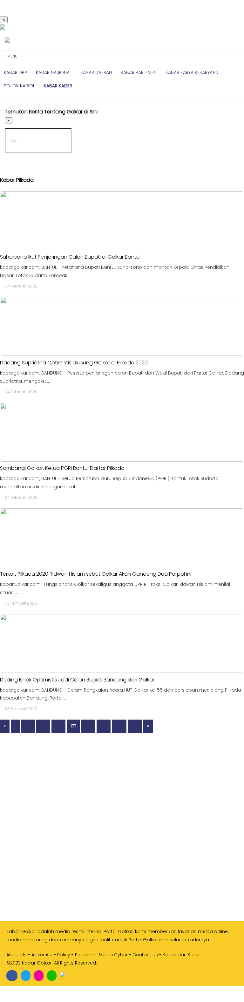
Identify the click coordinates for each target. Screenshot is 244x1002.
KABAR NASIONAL (53, 72)
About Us (16, 954)
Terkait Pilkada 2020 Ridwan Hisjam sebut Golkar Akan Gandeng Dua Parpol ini (95, 574)
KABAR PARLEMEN (139, 72)
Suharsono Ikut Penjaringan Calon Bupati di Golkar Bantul (70, 257)
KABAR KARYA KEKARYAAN (192, 72)
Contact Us (145, 954)
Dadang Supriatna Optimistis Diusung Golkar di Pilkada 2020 (74, 362)
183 (135, 726)
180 (119, 726)
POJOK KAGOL (19, 86)
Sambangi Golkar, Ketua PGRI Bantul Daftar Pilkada (62, 468)
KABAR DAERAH (96, 72)
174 (28, 726)
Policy (63, 954)
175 (43, 726)
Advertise (41, 954)
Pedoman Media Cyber (101, 954)
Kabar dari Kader (182, 954)
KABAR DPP (15, 72)
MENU (11, 56)
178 (88, 726)
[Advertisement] (122, 862)
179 (103, 726)
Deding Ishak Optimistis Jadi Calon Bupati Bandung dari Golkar (77, 679)
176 (58, 726)
